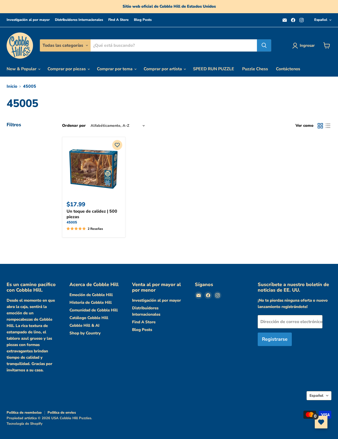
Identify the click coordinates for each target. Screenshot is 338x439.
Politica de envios (62, 412)
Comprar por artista (163, 69)
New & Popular (22, 69)
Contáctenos (288, 69)
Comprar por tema (115, 69)
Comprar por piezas (67, 69)
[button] (117, 145)
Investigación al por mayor (28, 20)
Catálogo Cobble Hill (88, 317)
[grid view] (320, 125)
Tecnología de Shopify (25, 423)
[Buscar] (264, 45)
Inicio (12, 86)
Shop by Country (85, 333)
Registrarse (275, 339)
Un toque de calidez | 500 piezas (92, 214)
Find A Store (118, 20)
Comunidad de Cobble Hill (93, 310)
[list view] (327, 125)
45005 (72, 222)
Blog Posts (143, 20)
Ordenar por (74, 125)
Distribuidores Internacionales (79, 20)
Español (320, 19)
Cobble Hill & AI (84, 325)
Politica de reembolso (24, 412)
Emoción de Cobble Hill (91, 294)
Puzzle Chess (255, 69)
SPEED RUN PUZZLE (213, 69)
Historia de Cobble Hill (90, 302)
